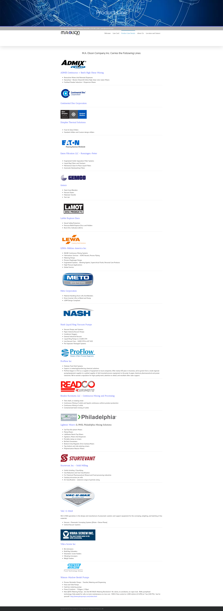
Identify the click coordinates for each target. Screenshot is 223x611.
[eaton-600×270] (74, 139)
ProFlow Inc (66, 361)
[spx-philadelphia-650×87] (89, 414)
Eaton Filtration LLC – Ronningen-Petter (79, 153)
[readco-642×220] (78, 381)
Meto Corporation (69, 291)
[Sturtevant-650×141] (78, 455)
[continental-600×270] (74, 89)
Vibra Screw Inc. (68, 544)
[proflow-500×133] (78, 349)
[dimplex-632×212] (74, 111)
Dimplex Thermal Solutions (73, 122)
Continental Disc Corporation (74, 103)
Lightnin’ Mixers (68, 424)
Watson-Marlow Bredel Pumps (75, 577)
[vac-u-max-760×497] (78, 485)
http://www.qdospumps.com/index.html (83, 596)
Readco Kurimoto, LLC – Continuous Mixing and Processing (88, 396)
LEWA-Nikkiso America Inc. (73, 248)
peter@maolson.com (107, 28)
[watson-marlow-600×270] (74, 563)
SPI (102, 608)
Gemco (64, 185)
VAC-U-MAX (67, 511)
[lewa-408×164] (74, 235)
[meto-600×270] (78, 272)
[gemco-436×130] (74, 174)
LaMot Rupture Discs (70, 218)
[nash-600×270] (78, 306)
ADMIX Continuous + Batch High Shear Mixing (82, 72)
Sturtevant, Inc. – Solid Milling (74, 465)
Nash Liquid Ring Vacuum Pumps (76, 324)
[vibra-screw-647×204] (78, 530)
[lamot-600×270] (74, 204)
